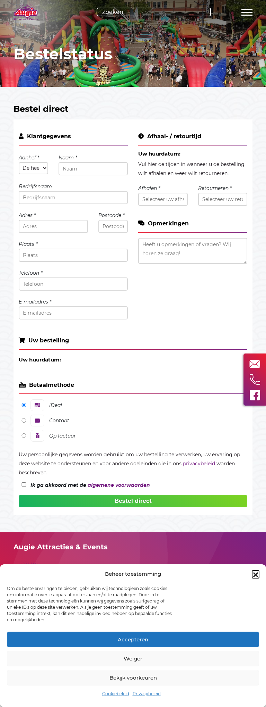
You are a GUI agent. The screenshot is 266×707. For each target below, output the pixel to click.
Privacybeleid (147, 693)
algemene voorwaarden (119, 485)
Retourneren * (215, 188)
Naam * (68, 158)
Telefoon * (30, 273)
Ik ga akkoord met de (90, 485)
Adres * (27, 215)
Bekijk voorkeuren (133, 677)
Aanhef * (29, 158)
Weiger (133, 658)
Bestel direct (133, 501)
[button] (255, 574)
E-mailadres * (35, 302)
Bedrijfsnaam (35, 186)
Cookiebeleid (115, 693)
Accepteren (133, 639)
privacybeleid (199, 463)
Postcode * (111, 215)
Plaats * (28, 244)
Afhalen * (149, 188)
